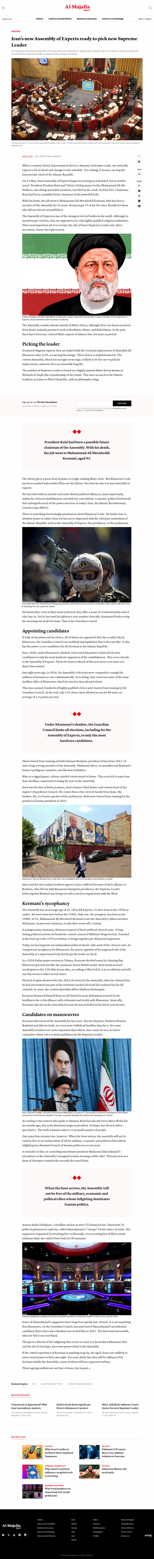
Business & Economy (87, 19)
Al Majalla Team (127, 1524)
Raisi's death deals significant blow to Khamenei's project (74, 1406)
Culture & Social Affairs (60, 19)
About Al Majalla (127, 1519)
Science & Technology (112, 19)
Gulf (73, 1519)
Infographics (98, 1532)
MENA (74, 1524)
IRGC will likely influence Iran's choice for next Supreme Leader (120, 1406)
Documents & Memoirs (46, 1536)
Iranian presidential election (80, 1384)
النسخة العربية (7, 19)
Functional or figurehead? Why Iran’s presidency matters (29, 1406)
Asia (73, 1536)
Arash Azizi (27, 156)
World (73, 1540)
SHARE (139, 181)
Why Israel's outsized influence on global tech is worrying (59, 1472)
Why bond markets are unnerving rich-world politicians (58, 1492)
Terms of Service (127, 1528)
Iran (34, 1384)
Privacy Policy (126, 1532)
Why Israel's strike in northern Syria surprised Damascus (59, 1453)
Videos (95, 1519)
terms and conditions (94, 410)
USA (73, 1532)
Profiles (96, 1536)
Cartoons (96, 1524)
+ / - (139, 156)
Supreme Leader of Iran (51, 1384)
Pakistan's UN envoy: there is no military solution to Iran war (114, 1453)
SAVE (139, 169)
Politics (39, 19)
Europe (74, 1528)
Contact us (125, 1536)
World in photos (99, 1528)
